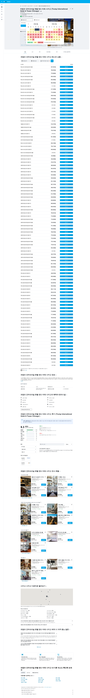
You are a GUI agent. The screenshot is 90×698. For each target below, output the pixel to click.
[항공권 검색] (1, 5)
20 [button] (43, 34)
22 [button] (30, 37)
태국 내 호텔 (40, 682)
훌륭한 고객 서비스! (45, 429)
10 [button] (35, 32)
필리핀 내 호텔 (40, 680)
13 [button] (43, 32)
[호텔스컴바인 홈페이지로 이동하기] (7, 1)
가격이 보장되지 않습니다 (47, 687)
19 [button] (40, 34)
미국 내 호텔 (23, 680)
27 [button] (43, 37)
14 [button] (28, 34)
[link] (27, 498)
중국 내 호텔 (58, 677)
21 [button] (28, 37)
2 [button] (33, 29)
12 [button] (40, 32)
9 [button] (33, 32)
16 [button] (33, 34)
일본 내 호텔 (58, 679)
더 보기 (22, 381)
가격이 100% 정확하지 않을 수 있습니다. (28, 694)
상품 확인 (43, 484)
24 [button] (35, 37)
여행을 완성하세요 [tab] (35, 672)
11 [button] (38, 32)
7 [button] (28, 32)
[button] (2, 1)
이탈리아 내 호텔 (23, 682)
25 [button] (38, 37)
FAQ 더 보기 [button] (39, 647)
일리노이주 (29, 5)
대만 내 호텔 (40, 677)
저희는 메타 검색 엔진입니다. (26, 692)
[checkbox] (26, 459)
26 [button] (40, 37)
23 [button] (33, 37)
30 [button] (33, 39)
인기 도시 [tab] (28, 672)
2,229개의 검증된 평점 (28, 16)
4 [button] (38, 29)
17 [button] (35, 34)
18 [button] (38, 34)
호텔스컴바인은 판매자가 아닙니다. (27, 690)
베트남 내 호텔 (58, 680)
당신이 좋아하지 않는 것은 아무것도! (47, 434)
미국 (22, 5)
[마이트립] (1, 14)
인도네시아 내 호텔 (24, 679)
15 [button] (30, 34)
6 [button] (43, 29)
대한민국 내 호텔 (41, 679)
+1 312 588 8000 (23, 15)
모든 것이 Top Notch (45, 427)
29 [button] (30, 39)
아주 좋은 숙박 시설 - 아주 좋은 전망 (47, 430)
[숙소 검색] (1, 7)
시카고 (35, 5)
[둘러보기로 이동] (1, 11)
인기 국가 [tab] (23, 672)
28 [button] (28, 39)
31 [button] (59, 39)
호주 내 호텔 (23, 677)
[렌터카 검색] (1, 9)
